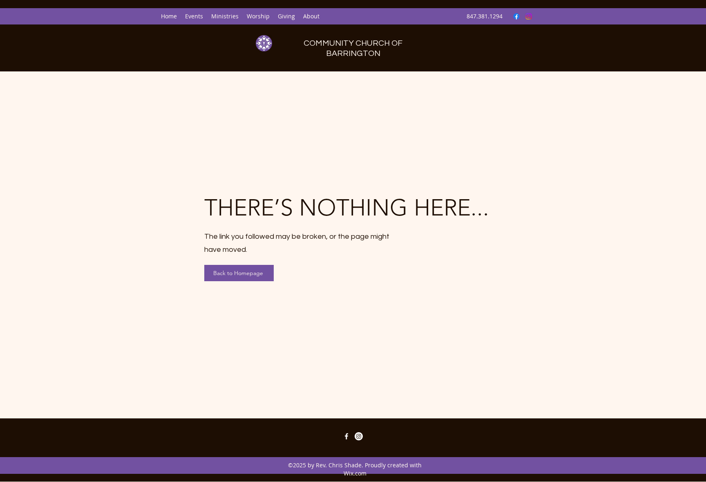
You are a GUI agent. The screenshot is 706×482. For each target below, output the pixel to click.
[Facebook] (516, 16)
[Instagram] (529, 16)
